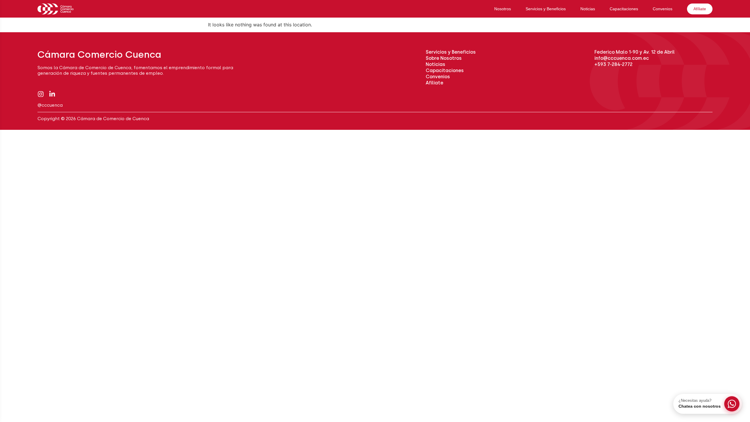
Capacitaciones (624, 8)
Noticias (587, 8)
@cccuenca (50, 105)
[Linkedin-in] (52, 94)
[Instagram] (41, 94)
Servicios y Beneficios (546, 8)
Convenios (662, 8)
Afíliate (699, 8)
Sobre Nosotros (444, 58)
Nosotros (502, 8)
